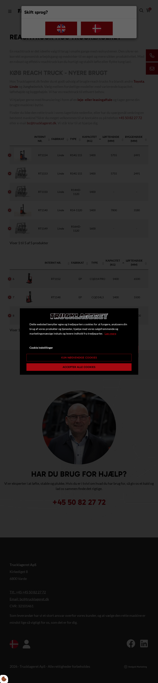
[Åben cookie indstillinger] (4, 679)
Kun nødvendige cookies (79, 357)
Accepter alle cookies (79, 367)
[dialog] (79, 341)
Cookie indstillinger (41, 347)
